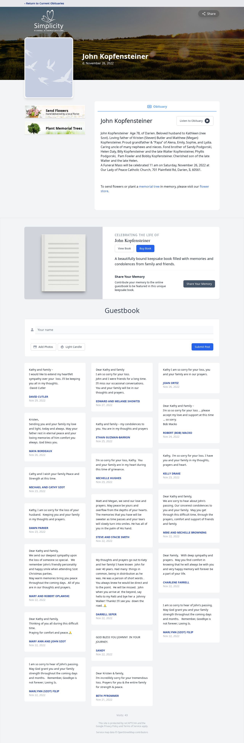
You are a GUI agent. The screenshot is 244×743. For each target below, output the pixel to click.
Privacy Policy (111, 726)
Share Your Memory (199, 284)
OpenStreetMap (126, 732)
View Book (124, 248)
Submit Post (202, 347)
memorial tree (149, 186)
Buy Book (145, 248)
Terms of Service (132, 726)
